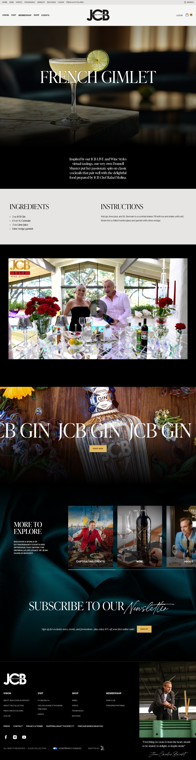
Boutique (51, 2)
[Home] (98, 15)
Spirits (19, 2)
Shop (36, 15)
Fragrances (78, 711)
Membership (25, 15)
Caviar (61, 2)
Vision (5, 15)
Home (4, 2)
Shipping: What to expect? (60, 726)
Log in (179, 15)
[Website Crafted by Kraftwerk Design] (96, 748)
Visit (13, 15)
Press (6, 726)
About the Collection (13, 706)
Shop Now (98, 449)
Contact (18, 726)
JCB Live (6, 716)
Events (45, 15)
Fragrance (30, 2)
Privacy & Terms (34, 726)
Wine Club (110, 700)
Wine (11, 2)
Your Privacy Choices (70, 748)
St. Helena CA (44, 700)
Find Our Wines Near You (90, 726)
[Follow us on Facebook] (5, 737)
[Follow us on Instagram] (15, 737)
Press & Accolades (75, 2)
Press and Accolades (13, 711)
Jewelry (41, 2)
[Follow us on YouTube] (24, 737)
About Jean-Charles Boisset (16, 700)
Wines (74, 700)
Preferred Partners (115, 706)
